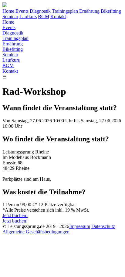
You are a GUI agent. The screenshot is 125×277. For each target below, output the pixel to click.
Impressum (79, 226)
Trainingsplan (65, 11)
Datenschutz (103, 226)
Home (8, 11)
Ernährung (89, 11)
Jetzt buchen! (15, 215)
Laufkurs (28, 16)
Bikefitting (111, 11)
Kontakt (58, 16)
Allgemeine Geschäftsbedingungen (35, 231)
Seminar (10, 16)
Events (22, 11)
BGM (43, 16)
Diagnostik (40, 11)
